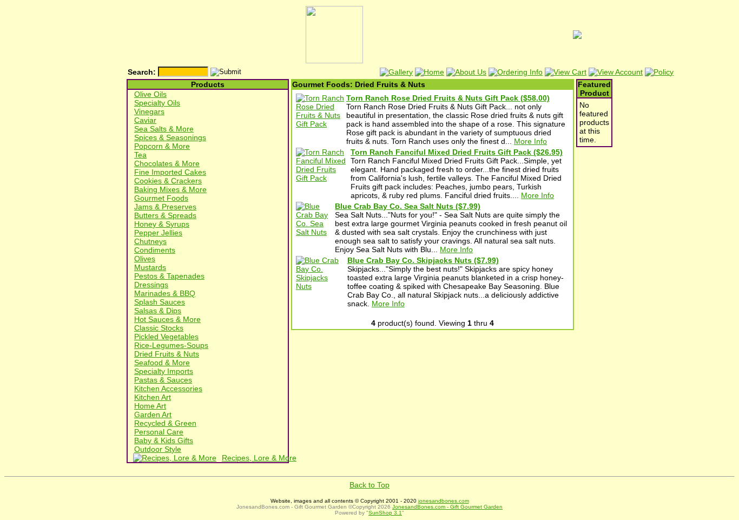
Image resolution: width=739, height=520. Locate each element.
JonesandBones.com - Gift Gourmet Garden (447, 507)
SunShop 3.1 (385, 513)
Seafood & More (162, 362)
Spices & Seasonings (170, 137)
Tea (140, 154)
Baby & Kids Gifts (163, 440)
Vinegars (149, 111)
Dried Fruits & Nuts (166, 354)
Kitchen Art (152, 397)
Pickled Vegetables (166, 336)
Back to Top (369, 484)
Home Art (150, 405)
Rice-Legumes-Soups (171, 345)
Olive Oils (150, 94)
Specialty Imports (163, 371)
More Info (530, 141)
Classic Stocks (158, 328)
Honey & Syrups (161, 224)
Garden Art (152, 414)
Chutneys (150, 241)
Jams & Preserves (165, 206)
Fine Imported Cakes (170, 172)
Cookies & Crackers (168, 180)
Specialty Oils (157, 102)
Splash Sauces (159, 302)
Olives (144, 258)
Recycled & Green (165, 423)
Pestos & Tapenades (169, 276)
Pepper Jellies (158, 232)
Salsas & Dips (157, 310)
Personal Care (158, 431)
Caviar (145, 120)
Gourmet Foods (161, 198)
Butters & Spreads (165, 215)
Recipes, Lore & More (259, 457)
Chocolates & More (167, 163)
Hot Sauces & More (167, 319)
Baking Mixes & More (170, 189)
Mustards (150, 267)
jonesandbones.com (443, 501)
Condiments (154, 250)
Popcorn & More (162, 146)
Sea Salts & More (164, 128)
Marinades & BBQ (164, 293)
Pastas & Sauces (163, 380)
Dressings (151, 284)
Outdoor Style (157, 449)
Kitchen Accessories (168, 388)
